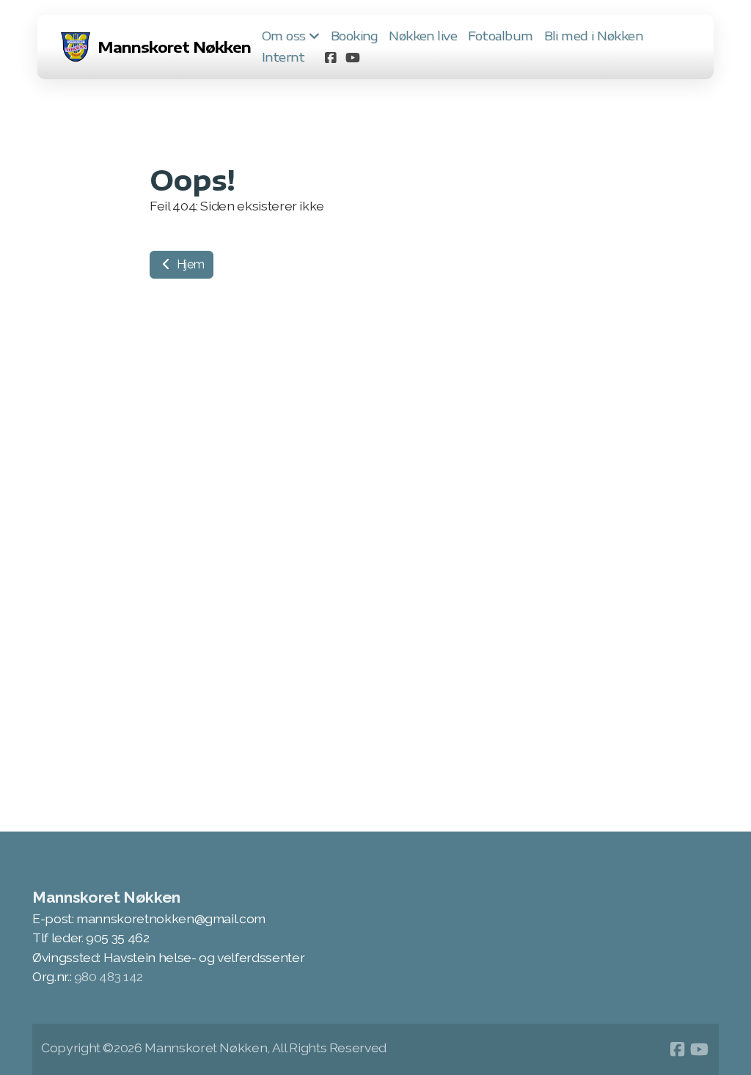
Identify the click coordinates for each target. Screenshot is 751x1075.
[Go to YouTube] (352, 57)
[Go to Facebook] (330, 57)
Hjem (189, 264)
